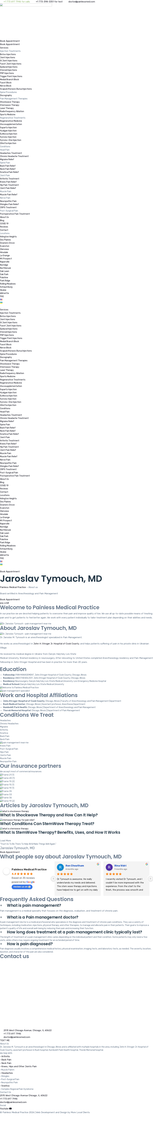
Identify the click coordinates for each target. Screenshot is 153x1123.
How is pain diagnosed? (30, 944)
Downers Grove (7, 243)
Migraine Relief (7, 159)
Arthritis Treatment (9, 178)
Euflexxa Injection (8, 134)
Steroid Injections (8, 70)
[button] (5, 840)
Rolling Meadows (8, 284)
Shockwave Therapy (10, 102)
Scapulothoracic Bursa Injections (16, 89)
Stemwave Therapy (9, 105)
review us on (20, 886)
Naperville (4, 262)
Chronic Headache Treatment (14, 156)
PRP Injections (7, 73)
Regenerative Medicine (11, 121)
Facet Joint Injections (10, 64)
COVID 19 (4, 223)
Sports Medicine (7, 114)
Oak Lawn (4, 271)
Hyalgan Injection (8, 130)
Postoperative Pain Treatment (15, 214)
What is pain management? (34, 905)
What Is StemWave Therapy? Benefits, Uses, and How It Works (60, 832)
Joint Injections (7, 57)
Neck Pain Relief (8, 169)
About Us (4, 217)
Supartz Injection (8, 127)
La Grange (5, 255)
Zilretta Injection (8, 143)
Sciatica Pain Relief (9, 172)
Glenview (4, 249)
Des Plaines (5, 240)
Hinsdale (4, 252)
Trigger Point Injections (11, 76)
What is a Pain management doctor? (42, 917)
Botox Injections (8, 54)
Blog (2, 220)
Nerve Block (5, 86)
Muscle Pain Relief (8, 194)
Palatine (4, 277)
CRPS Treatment (8, 207)
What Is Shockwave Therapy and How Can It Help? (49, 815)
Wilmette (4, 293)
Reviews (4, 227)
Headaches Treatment (11, 153)
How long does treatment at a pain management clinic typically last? (74, 932)
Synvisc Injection (8, 137)
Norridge (4, 265)
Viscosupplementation (11, 124)
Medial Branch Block (9, 79)
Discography (6, 95)
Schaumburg (6, 287)
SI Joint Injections (8, 60)
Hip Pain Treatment (9, 185)
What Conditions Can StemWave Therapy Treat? (47, 823)
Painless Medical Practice (13, 587)
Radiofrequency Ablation (12, 111)
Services (4, 48)
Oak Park (4, 274)
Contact (4, 230)
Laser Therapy (7, 108)
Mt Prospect (6, 258)
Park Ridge (5, 280)
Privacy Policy (7, 1118)
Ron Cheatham (75, 865)
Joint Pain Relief (8, 188)
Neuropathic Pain (8, 201)
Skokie (3, 290)
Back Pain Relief (8, 166)
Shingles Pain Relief (9, 204)
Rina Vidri (120, 865)
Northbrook (5, 268)
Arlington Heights (8, 236)
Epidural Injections (8, 67)
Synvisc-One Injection (10, 140)
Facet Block (6, 82)
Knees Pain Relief (8, 182)
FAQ (2, 296)
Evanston (4, 246)
